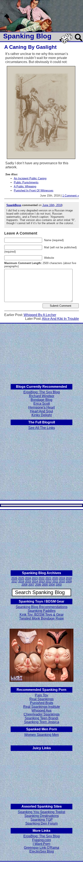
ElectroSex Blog (41, 851)
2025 (21, 578)
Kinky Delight (41, 415)
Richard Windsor (41, 396)
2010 (62, 581)
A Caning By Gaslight (30, 47)
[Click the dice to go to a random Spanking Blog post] (66, 42)
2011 (55, 581)
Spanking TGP (41, 819)
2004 (52, 584)
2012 (49, 581)
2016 (21, 581)
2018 (69, 578)
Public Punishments (26, 182)
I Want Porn (41, 844)
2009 (69, 581)
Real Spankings (41, 699)
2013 (42, 581)
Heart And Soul (41, 411)
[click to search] (78, 41)
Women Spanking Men (41, 734)
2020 (55, 578)
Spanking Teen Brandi (41, 718)
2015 (28, 581)
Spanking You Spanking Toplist (41, 812)
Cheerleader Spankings (42, 714)
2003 (59, 584)
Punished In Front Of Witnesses (33, 190)
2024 (28, 578)
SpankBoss (13, 205)
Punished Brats (41, 703)
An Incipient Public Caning (30, 178)
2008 (24, 584)
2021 (48, 578)
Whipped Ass (41, 710)
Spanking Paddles (42, 611)
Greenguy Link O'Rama (41, 847)
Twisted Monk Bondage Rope (41, 618)
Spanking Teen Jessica (41, 722)
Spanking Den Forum (41, 823)
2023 (35, 578)
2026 (14, 578)
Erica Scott (41, 403)
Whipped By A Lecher (40, 315)
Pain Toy (41, 695)
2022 (41, 578)
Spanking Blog (27, 36)
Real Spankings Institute (41, 706)
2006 (38, 584)
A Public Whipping (25, 186)
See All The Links (41, 428)
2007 (31, 584)
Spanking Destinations (41, 816)
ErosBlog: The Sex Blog (41, 392)
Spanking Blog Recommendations (41, 607)
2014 (35, 581)
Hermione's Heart (41, 407)
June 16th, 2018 (52, 205)
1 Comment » (70, 195)
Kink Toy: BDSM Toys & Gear (42, 614)
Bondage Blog (41, 400)
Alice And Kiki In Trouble (60, 318)
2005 (45, 584)
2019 (62, 578)
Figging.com (41, 840)
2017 (14, 581)
